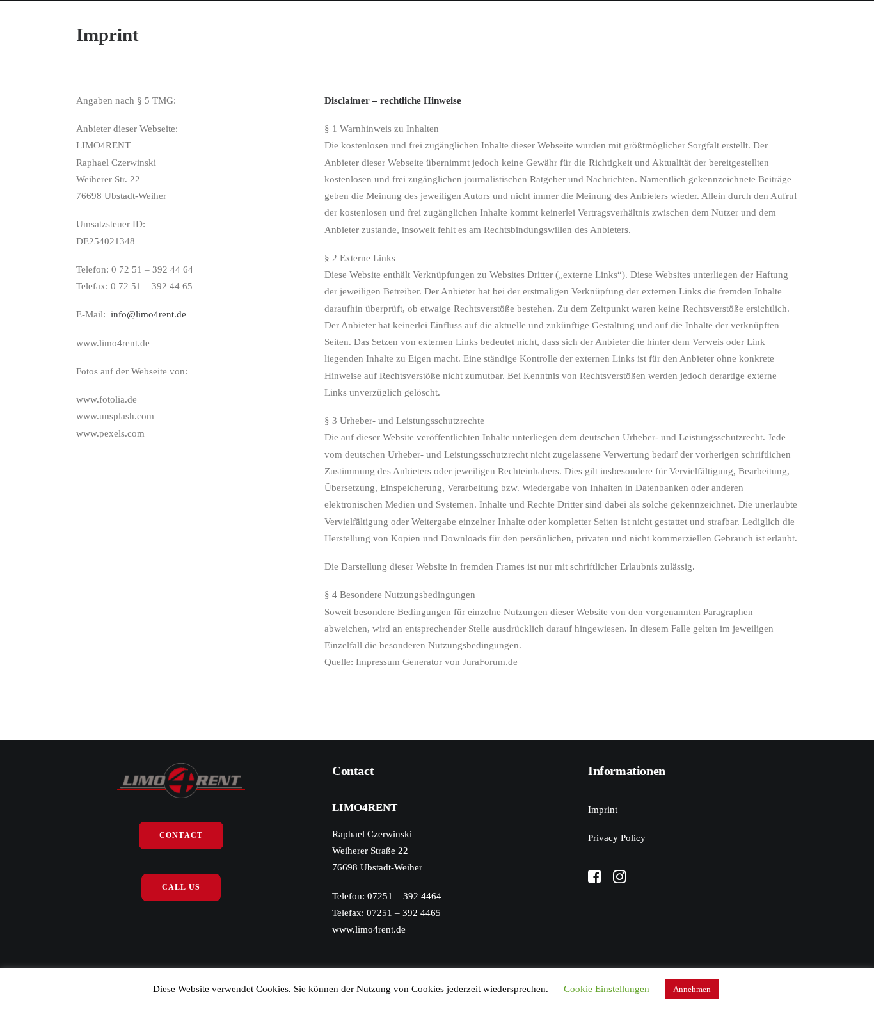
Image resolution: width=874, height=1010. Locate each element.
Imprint (602, 810)
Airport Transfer (499, 37)
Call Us (181, 887)
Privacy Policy (617, 838)
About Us (203, 37)
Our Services (394, 37)
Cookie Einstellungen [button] (606, 989)
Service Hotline (293, 37)
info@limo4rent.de (148, 314)
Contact (592, 37)
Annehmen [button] (692, 989)
